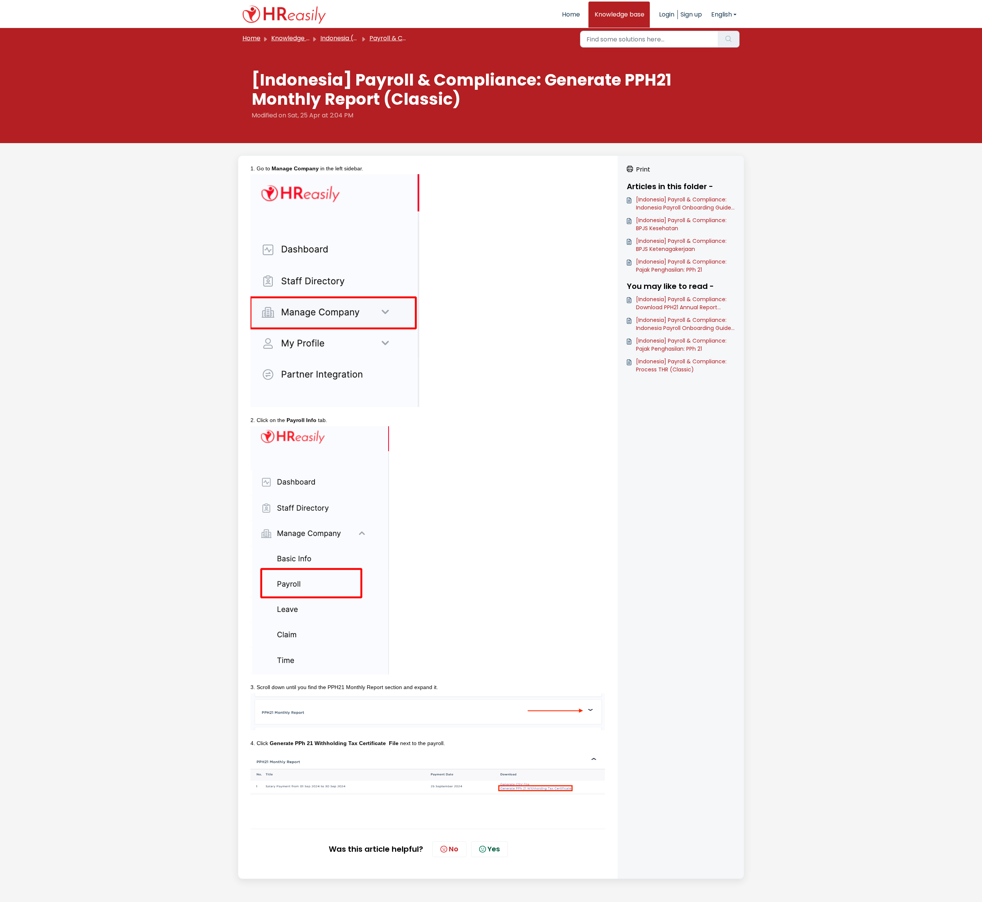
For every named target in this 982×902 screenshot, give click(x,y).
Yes (494, 849)
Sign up (691, 14)
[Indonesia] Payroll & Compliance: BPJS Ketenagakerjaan (681, 245)
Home (571, 14)
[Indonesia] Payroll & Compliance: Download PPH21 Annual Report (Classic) (681, 303)
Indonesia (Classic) (348, 38)
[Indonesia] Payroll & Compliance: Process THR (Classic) (681, 365)
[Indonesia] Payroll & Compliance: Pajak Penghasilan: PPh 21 (681, 266)
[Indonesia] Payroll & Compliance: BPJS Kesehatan (681, 224)
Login (666, 14)
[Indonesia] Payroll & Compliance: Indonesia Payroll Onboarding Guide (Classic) (683, 204)
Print (643, 169)
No (453, 849)
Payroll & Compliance (402, 38)
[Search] (729, 39)
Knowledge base (619, 14)
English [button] (721, 14)
